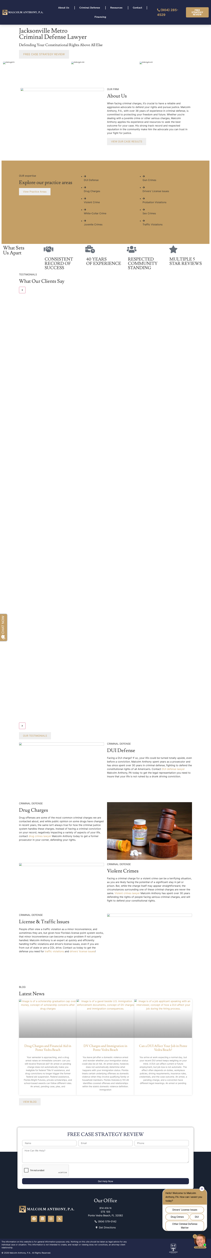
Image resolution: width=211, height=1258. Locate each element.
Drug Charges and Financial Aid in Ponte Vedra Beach (47, 1048)
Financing (100, 17)
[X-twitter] (59, 1219)
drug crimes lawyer (40, 836)
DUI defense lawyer (173, 769)
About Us (63, 7)
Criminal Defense (89, 7)
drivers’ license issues (82, 951)
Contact (137, 7)
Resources (116, 7)
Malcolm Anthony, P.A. (20, 1253)
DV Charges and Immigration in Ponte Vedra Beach (105, 1048)
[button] (22, 290)
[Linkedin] (42, 1219)
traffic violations (54, 951)
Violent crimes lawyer (127, 893)
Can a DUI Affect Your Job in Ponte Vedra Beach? (163, 1048)
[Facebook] (34, 1219)
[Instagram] (51, 1219)
